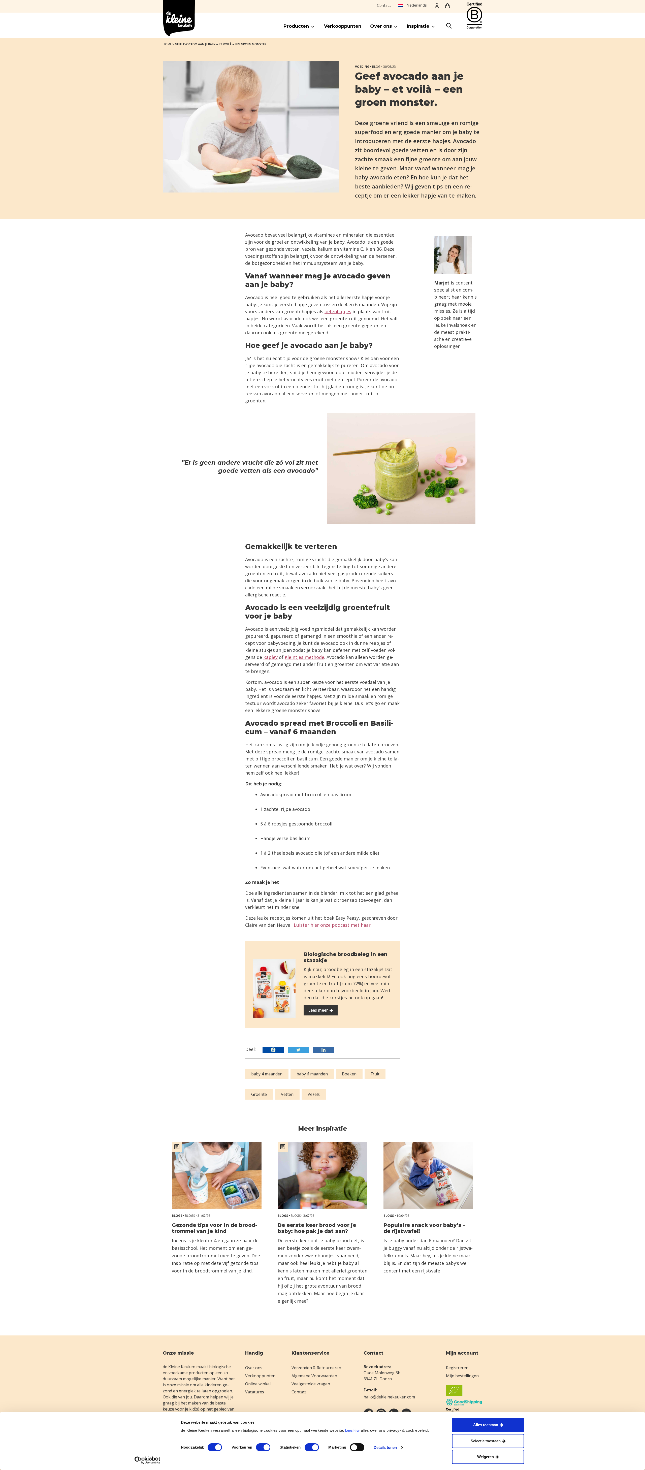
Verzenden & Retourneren (316, 1367)
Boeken (349, 1074)
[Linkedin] (325, 1050)
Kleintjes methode (304, 657)
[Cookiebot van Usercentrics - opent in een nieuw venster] (147, 1460)
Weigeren (485, 1457)
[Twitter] (300, 1050)
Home (167, 44)
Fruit (375, 1074)
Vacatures (254, 1392)
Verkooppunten (260, 1376)
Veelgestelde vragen (311, 1384)
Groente (259, 1094)
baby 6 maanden (312, 1074)
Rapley (270, 657)
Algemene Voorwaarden (314, 1376)
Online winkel (258, 1384)
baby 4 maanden (266, 1074)
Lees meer (318, 1010)
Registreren (457, 1367)
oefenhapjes (338, 311)
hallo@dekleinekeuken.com (389, 1397)
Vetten (287, 1094)
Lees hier (352, 1430)
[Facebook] (275, 1050)
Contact (384, 5)
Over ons (253, 1367)
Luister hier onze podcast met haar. (333, 925)
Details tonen (385, 1447)
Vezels (314, 1094)
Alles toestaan (485, 1425)
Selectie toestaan (486, 1441)
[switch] (263, 1447)
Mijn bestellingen (462, 1376)
